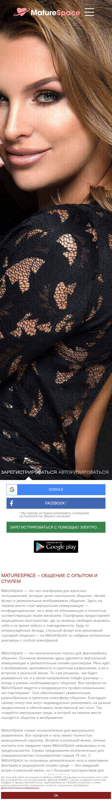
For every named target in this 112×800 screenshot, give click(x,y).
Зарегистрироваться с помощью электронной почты (57, 527)
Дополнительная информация (20, 788)
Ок (56, 795)
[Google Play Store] (56, 547)
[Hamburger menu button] (89, 12)
